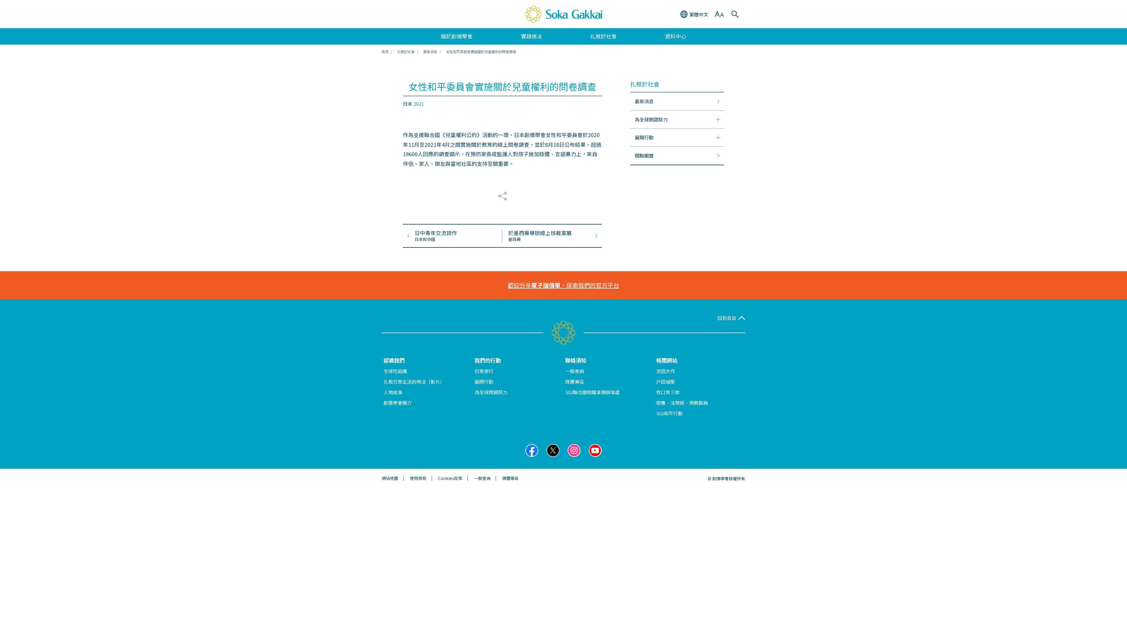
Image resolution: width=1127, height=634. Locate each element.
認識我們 (394, 360)
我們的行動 (488, 360)
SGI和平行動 (669, 413)
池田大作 (665, 371)
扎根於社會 (406, 51)
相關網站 (666, 360)
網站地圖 (390, 478)
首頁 (385, 51)
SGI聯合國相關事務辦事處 (592, 392)
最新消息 (430, 51)
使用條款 (418, 478)
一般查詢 (574, 371)
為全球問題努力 (491, 392)
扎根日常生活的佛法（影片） (414, 381)
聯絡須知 (575, 360)
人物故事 (393, 392)
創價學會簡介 (398, 402)
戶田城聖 (665, 381)
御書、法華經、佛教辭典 (682, 402)
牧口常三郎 (668, 392)
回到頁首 (727, 318)
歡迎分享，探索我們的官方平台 (563, 285)
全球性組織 (395, 371)
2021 (419, 103)
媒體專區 (574, 381)
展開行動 (484, 381)
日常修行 (484, 371)
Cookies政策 (450, 478)
